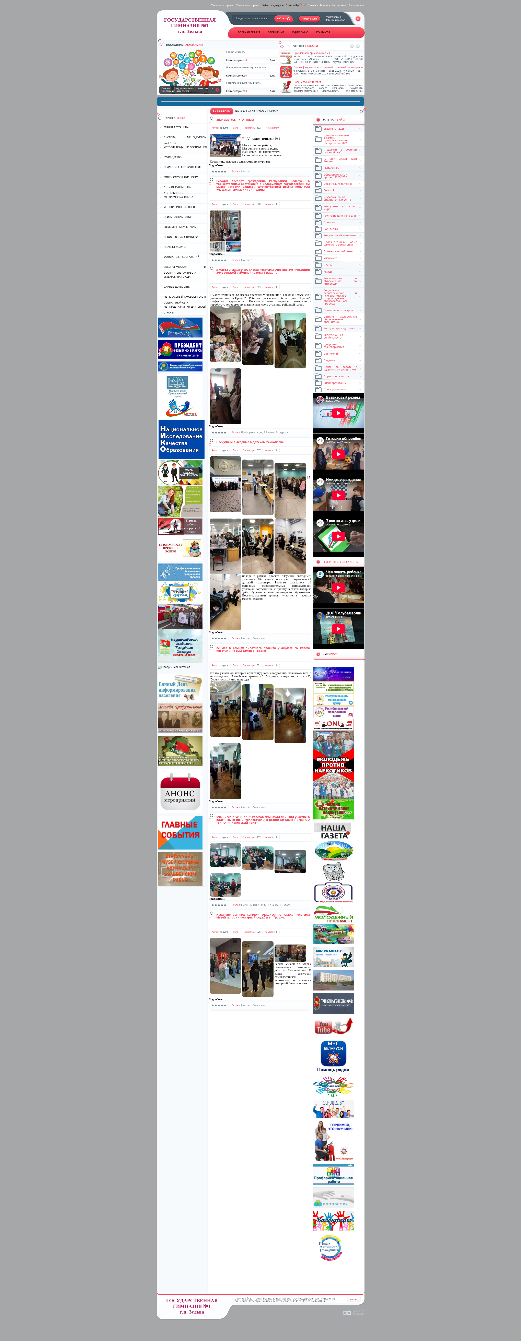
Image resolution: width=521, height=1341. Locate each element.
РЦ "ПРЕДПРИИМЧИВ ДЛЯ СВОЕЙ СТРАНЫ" (185, 309)
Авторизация (309, 18)
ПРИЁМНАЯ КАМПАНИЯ (178, 217)
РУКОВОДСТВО (173, 157)
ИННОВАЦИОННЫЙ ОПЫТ (179, 207)
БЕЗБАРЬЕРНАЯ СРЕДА (177, 276)
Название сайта (193, 1307)
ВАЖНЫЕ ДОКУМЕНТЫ (177, 286)
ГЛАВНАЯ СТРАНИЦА (176, 127)
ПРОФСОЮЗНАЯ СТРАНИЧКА (181, 237)
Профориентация (252, 432)
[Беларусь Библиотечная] (174, 667)
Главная (325, 5)
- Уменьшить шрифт (247, 5)
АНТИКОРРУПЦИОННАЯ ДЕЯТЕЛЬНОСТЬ (178, 189)
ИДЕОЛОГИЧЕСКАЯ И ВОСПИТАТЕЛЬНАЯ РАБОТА (185, 269)
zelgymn (224, 127)
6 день (245, 905)
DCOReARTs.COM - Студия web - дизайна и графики (353, 1312)
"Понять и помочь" (304, 53)
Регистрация (333, 17)
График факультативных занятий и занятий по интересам (217, 90)
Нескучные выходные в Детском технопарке (250, 442)
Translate (313, 5)
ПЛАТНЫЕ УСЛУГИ (175, 247)
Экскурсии (282, 432)
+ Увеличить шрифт (221, 5)
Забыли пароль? (335, 20)
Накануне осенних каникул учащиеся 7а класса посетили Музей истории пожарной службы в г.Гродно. (263, 916)
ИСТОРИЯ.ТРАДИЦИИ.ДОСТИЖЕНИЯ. (185, 147)
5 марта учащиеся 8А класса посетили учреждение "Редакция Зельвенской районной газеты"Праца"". (263, 271)
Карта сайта (339, 5)
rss (358, 19)
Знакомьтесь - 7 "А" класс (235, 119)
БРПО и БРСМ (258, 905)
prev (352, 46)
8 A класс (246, 171)
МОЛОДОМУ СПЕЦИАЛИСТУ (181, 177)
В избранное (356, 5)
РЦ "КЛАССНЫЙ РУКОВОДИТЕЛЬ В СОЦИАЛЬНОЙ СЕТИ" (185, 299)
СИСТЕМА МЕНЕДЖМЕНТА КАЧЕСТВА (185, 139)
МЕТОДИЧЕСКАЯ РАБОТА (178, 197)
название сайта (191, 27)
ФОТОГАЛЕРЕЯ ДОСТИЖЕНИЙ (181, 257)
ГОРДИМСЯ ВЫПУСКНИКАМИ (181, 227)
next (358, 46)
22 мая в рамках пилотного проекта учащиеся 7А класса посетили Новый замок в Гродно (263, 649)
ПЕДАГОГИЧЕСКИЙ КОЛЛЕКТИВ (182, 167)
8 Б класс (285, 905)
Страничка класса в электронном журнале (240, 161)
